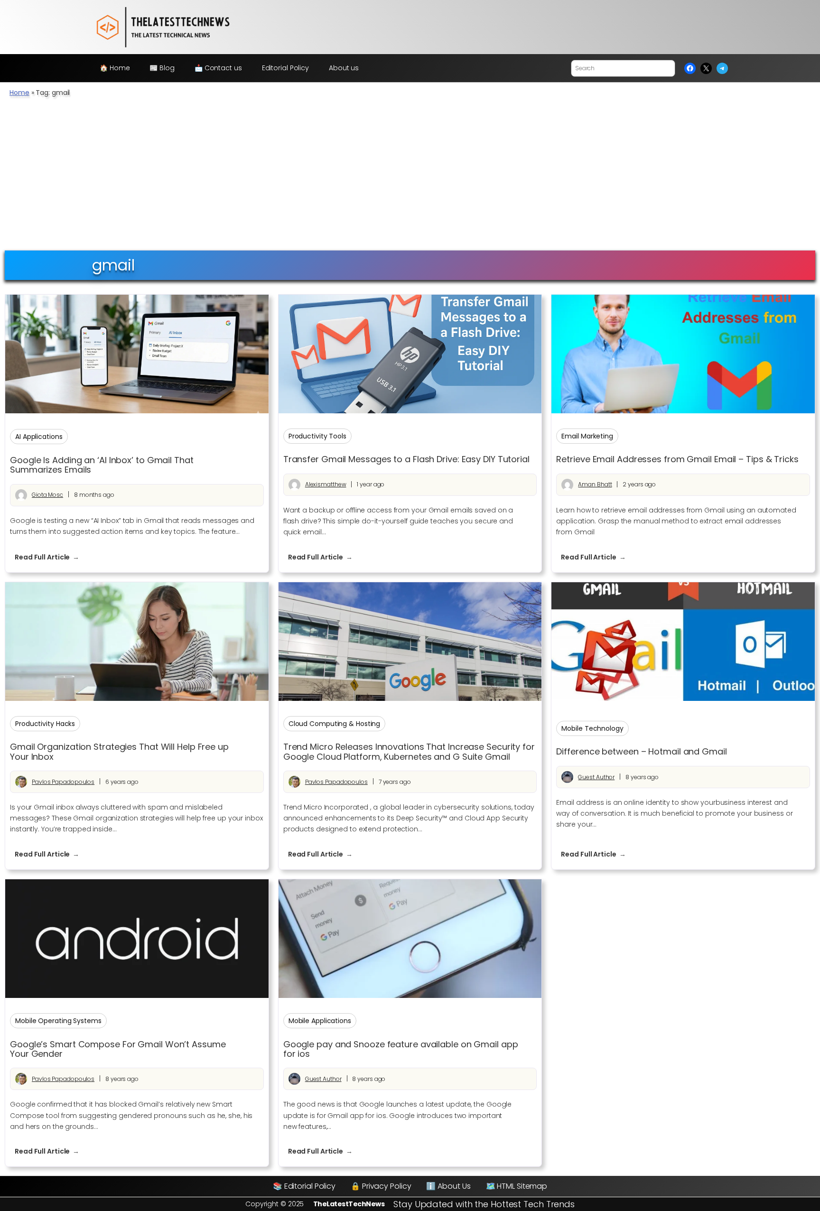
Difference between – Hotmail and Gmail (641, 751)
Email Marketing (587, 436)
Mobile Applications (320, 1020)
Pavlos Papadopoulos (63, 782)
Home (19, 92)
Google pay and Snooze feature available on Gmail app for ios (400, 1049)
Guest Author (596, 777)
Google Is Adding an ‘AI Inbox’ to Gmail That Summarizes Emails (102, 465)
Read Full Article (52, 557)
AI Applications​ (39, 436)
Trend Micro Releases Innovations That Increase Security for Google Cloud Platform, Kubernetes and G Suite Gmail (409, 752)
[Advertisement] (410, 178)
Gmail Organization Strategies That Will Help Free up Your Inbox (119, 752)
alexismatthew (325, 484)
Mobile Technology (592, 728)
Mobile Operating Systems (58, 1020)
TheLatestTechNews (349, 1204)
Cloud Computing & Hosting (335, 723)
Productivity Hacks (45, 723)
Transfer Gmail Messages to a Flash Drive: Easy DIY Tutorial (406, 459)
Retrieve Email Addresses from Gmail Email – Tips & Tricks (677, 459)
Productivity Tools (317, 436)
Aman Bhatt (595, 484)
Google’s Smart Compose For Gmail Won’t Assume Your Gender (118, 1049)
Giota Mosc (47, 495)
